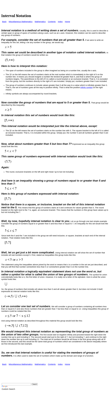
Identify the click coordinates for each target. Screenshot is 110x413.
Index (60, 22)
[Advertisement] (40, 6)
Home (67, 22)
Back (4, 22)
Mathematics (40, 22)
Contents (52, 22)
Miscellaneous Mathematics (20, 22)
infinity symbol (86, 87)
